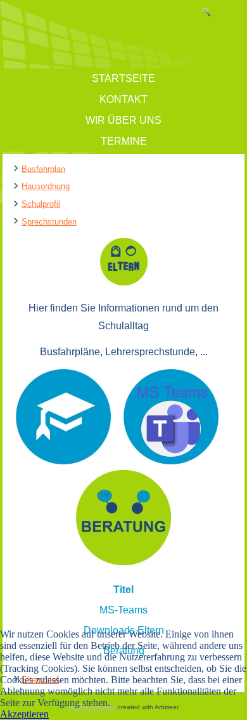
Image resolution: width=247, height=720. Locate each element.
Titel (123, 589)
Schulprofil (41, 204)
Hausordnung (46, 186)
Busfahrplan (43, 169)
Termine (124, 141)
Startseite (123, 78)
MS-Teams (123, 610)
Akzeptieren (24, 714)
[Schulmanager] (63, 460)
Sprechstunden (49, 221)
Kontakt (123, 99)
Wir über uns (124, 120)
